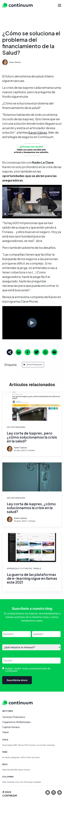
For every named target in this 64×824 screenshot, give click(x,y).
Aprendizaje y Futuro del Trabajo (24, 568)
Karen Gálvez (37, 132)
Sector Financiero (34, 364)
